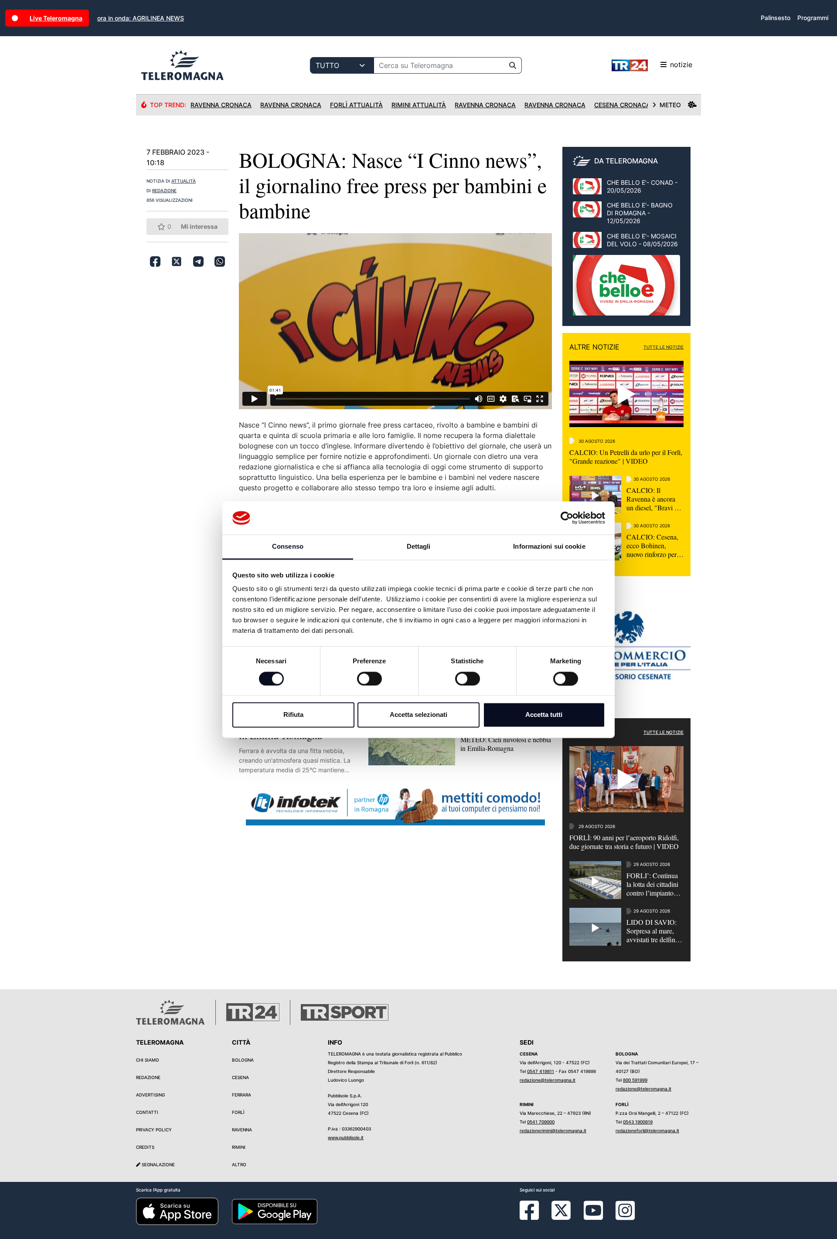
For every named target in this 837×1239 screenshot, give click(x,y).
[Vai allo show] (626, 289)
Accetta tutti (543, 715)
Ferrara (241, 1094)
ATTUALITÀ (183, 180)
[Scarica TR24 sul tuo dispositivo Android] (274, 1210)
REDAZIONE (164, 190)
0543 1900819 (638, 1121)
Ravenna (242, 1129)
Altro (239, 1164)
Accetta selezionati (418, 715)
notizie (681, 64)
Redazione (148, 1077)
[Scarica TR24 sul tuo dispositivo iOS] (177, 1210)
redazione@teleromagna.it (547, 1080)
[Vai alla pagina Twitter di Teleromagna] (561, 1209)
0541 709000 (541, 1121)
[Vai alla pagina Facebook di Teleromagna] (534, 1216)
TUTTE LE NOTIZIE (663, 347)
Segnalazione (157, 1164)
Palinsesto (775, 17)
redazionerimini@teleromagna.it (553, 1130)
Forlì (238, 1112)
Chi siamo (147, 1059)
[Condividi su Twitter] (176, 261)
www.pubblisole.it (346, 1137)
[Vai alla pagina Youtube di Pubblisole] (593, 1216)
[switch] (369, 679)
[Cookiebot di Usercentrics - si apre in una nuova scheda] (567, 517)
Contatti (147, 1112)
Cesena (240, 1077)
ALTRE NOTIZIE (594, 347)
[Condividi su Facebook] (155, 261)
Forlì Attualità (356, 105)
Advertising (150, 1094)
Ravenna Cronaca (221, 105)
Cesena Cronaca (622, 105)
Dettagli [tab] (419, 546)
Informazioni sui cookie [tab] (549, 546)
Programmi (812, 17)
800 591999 (635, 1080)
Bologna (243, 1059)
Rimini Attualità (418, 105)
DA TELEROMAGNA (626, 160)
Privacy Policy (154, 1129)
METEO (670, 105)
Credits (145, 1147)
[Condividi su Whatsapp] (219, 261)
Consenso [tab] (287, 546)
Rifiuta (293, 715)
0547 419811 (540, 1071)
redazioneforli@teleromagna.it (647, 1130)
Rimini (238, 1147)
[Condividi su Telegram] (198, 261)
